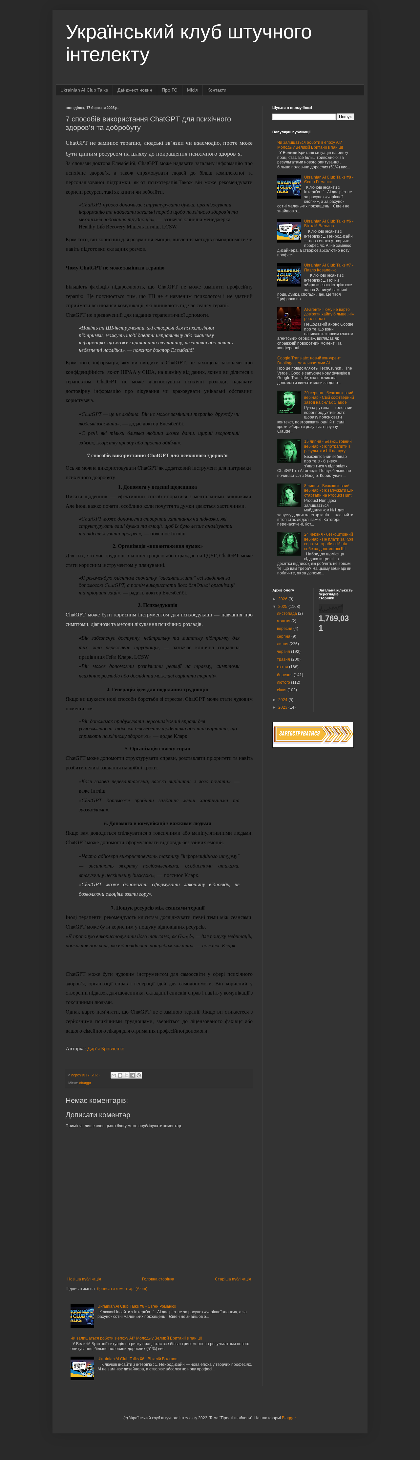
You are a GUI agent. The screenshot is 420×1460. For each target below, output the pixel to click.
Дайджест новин (134, 90)
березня (285, 675)
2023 (283, 707)
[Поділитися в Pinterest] (139, 1075)
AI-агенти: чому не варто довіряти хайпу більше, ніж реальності (329, 314)
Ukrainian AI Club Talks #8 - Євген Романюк (136, 1306)
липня (283, 644)
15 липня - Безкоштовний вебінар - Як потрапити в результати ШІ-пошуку (328, 446)
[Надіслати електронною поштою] (114, 1075)
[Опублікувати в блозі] (120, 1075)
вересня (285, 628)
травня (284, 659)
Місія (192, 90)
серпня (284, 636)
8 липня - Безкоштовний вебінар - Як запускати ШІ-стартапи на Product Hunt (328, 490)
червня (284, 651)
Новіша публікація (84, 1279)
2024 (283, 700)
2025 (283, 606)
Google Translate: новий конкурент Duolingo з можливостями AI (309, 360)
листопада (287, 613)
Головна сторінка (158, 1279)
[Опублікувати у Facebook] (132, 1075)
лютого (284, 682)
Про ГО (170, 90)
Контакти (216, 90)
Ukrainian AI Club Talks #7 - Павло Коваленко (328, 267)
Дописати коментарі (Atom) (122, 1288)
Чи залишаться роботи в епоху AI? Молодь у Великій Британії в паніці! (136, 1338)
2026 (283, 599)
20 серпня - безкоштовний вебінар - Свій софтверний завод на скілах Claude (329, 398)
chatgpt (85, 1083)
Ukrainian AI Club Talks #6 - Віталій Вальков (137, 1359)
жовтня (284, 621)
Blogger (289, 1418)
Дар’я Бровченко (105, 1048)
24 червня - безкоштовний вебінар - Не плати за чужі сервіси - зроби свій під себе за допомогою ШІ (328, 541)
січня (282, 690)
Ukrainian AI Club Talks (84, 90)
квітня (283, 667)
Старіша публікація (233, 1279)
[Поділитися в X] (126, 1075)
